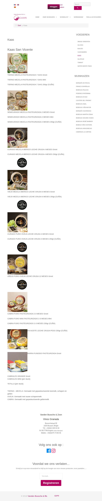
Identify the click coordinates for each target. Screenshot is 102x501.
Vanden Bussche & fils (37, 496)
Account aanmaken (59, 6)
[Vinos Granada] (20, 16)
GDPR (56, 496)
